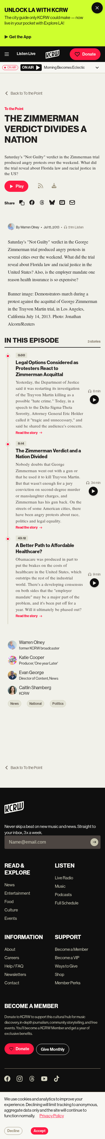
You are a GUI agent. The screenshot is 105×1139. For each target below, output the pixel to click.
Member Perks (67, 982)
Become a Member (71, 949)
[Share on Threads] (42, 203)
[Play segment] (94, 399)
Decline (13, 1131)
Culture (11, 910)
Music (60, 886)
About (9, 949)
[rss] (40, 187)
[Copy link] (22, 203)
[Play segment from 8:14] (8, 444)
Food (8, 901)
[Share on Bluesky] (52, 203)
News (14, 704)
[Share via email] (72, 203)
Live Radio (64, 877)
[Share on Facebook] (32, 203)
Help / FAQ (14, 966)
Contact (11, 982)
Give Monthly (52, 1049)
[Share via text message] (62, 203)
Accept (39, 1131)
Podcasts (63, 894)
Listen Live (26, 53)
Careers (11, 957)
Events (10, 918)
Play (20, 186)
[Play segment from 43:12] (8, 539)
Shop (59, 974)
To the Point (14, 109)
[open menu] (8, 54)
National (35, 704)
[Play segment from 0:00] (8, 356)
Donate (89, 54)
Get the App (20, 36)
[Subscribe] (94, 842)
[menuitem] (54, 186)
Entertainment (17, 893)
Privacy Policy (51, 1115)
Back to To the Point (26, 93)
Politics (58, 704)
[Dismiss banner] (97, 7)
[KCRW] (14, 812)
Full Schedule (66, 903)
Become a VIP (67, 957)
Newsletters (15, 974)
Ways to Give (66, 966)
